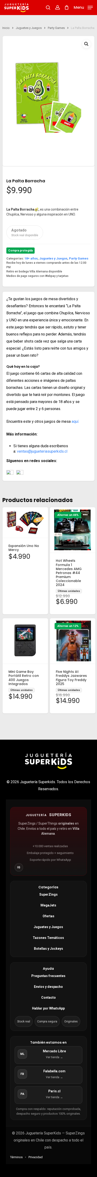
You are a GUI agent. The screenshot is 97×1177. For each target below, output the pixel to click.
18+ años (31, 258)
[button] (83, 7)
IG (18, 867)
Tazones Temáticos (48, 938)
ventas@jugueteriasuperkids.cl (42, 451)
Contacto (48, 997)
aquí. (75, 421)
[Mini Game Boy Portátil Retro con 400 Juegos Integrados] (25, 641)
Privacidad (35, 1157)
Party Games (56, 28)
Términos (16, 1157)
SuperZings (48, 894)
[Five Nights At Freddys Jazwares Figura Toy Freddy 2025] (72, 641)
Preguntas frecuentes (48, 976)
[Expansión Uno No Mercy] (25, 522)
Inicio (6, 28)
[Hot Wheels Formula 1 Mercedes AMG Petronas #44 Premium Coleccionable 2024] (72, 530)
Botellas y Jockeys (48, 948)
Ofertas (48, 916)
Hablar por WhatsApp (48, 1008)
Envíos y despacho (48, 987)
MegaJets (48, 905)
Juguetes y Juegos (29, 28)
